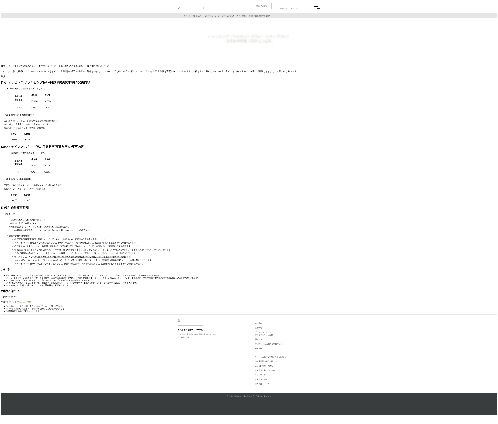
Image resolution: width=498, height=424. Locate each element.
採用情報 (258, 328)
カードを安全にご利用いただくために (270, 357)
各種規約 (258, 348)
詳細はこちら (108, 253)
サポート (284, 8)
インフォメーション (200, 16)
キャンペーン (296, 8)
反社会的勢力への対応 (264, 366)
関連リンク (259, 339)
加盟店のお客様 (261, 6)
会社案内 (258, 323)
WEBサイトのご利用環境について (268, 344)
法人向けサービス (262, 384)
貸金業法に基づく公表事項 (266, 370)
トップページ (185, 16)
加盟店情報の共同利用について (267, 361)
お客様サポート (261, 379)
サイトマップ (260, 375)
